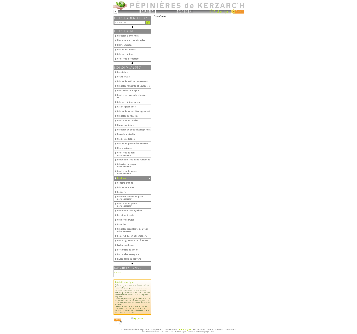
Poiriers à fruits (125, 182)
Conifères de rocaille (127, 120)
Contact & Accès (215, 329)
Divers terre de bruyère (129, 258)
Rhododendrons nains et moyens (133, 159)
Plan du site (169, 332)
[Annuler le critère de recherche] (149, 178)
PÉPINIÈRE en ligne (219, 11)
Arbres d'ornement (126, 49)
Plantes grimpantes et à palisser (133, 240)
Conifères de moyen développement (127, 172)
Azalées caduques (126, 138)
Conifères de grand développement (127, 204)
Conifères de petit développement (126, 154)
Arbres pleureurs (125, 187)
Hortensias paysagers (128, 254)
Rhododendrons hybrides (129, 210)
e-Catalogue (185, 329)
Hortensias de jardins (127, 249)
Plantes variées (124, 44)
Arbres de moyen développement (133, 111)
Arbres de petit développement (132, 81)
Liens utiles (230, 329)
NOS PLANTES (146, 11)
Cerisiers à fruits (125, 215)
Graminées (122, 72)
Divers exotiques (125, 125)
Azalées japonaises (126, 106)
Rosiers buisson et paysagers (132, 235)
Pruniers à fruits (125, 219)
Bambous (121, 178)
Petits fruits (123, 76)
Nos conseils (171, 329)
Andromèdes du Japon (128, 90)
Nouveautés (199, 329)
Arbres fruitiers (125, 54)
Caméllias (121, 224)
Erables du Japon (125, 245)
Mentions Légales (180, 332)
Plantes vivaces (124, 148)
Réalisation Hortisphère (196, 332)
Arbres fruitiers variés (128, 102)
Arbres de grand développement (133, 143)
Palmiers (121, 191)
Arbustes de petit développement (134, 129)
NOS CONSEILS (184, 11)
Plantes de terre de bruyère (131, 40)
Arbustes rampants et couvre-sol (133, 85)
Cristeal (211, 332)
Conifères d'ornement (128, 58)
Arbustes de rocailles (127, 115)
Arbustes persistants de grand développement (132, 230)
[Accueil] (115, 11)
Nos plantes (157, 329)
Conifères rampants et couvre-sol (132, 96)
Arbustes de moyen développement (127, 165)
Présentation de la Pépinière (135, 329)
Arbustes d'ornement (128, 35)
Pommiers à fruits (126, 134)
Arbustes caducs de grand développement (130, 197)
